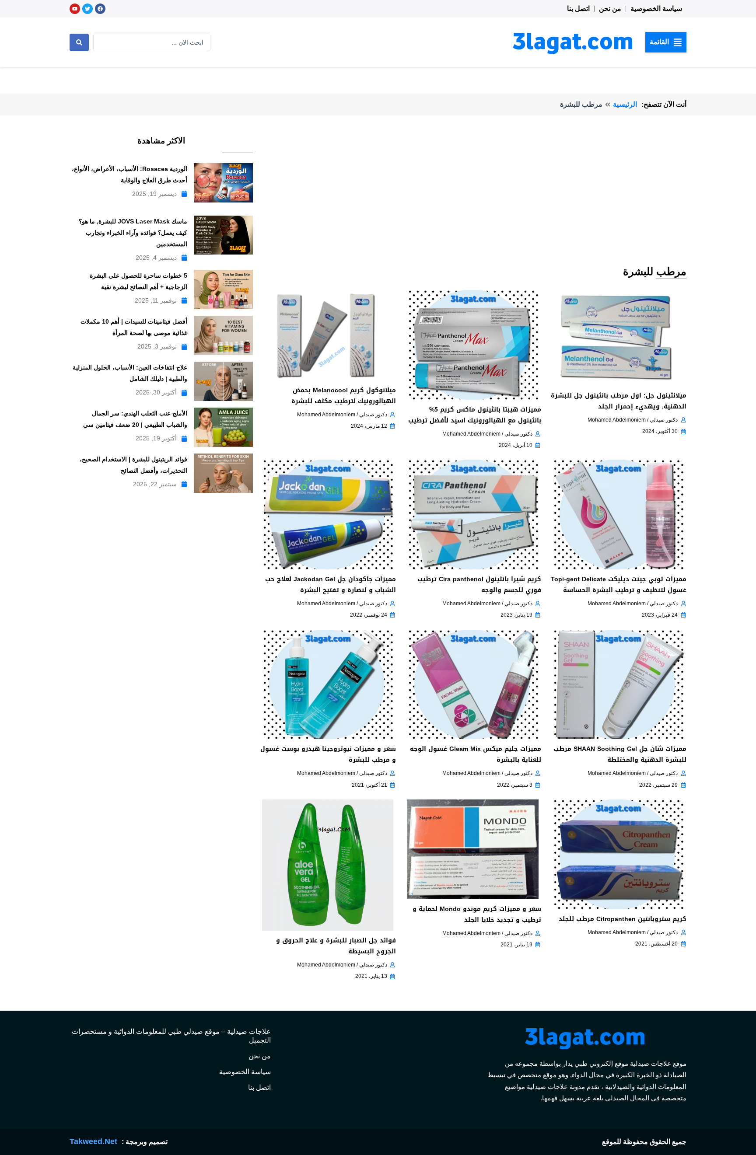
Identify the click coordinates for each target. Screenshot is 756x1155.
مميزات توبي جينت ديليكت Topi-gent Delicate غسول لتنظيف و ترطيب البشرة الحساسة (618, 584)
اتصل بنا (578, 8)
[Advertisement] (472, 198)
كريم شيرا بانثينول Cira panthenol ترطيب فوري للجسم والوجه (479, 584)
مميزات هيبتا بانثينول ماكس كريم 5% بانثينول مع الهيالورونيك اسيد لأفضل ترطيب (474, 415)
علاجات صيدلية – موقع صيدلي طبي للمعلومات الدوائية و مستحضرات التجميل (171, 1036)
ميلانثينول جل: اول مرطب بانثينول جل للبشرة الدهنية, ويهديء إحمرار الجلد (618, 401)
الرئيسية (625, 104)
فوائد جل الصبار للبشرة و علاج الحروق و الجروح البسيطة (336, 946)
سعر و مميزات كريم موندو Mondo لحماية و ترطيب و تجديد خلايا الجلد (477, 914)
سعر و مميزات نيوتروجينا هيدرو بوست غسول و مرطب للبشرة (328, 754)
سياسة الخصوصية (656, 8)
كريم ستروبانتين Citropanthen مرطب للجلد (622, 919)
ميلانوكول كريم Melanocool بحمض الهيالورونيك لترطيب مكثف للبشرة (343, 395)
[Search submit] (79, 42)
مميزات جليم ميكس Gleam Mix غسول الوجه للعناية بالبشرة (475, 754)
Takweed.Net (93, 1141)
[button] (665, 42)
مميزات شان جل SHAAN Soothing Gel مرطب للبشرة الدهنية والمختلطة (619, 754)
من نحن (610, 8)
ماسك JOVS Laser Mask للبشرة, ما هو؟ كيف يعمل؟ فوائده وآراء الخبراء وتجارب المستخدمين (133, 233)
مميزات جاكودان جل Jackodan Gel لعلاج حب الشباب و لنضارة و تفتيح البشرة (330, 584)
